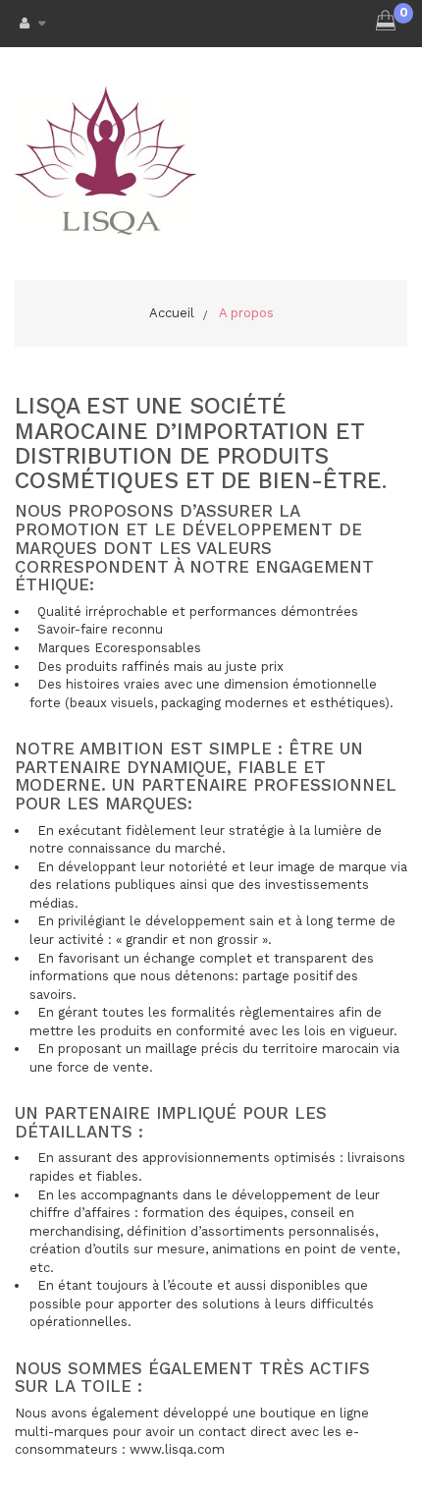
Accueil (171, 312)
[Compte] (27, 23)
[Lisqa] (105, 161)
